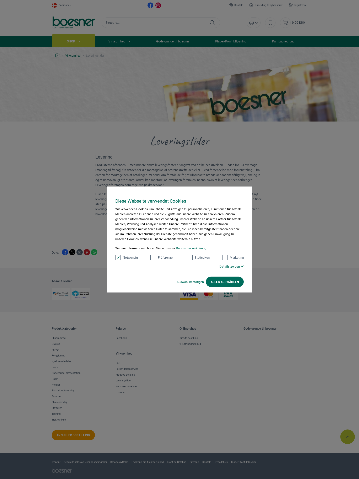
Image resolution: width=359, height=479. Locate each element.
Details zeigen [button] (230, 266)
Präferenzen (166, 257)
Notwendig (130, 257)
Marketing (237, 257)
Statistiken (202, 257)
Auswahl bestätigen (190, 282)
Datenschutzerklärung (191, 248)
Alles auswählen (225, 282)
